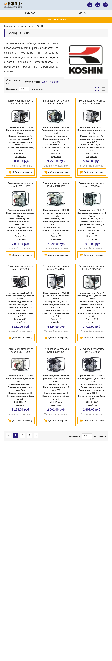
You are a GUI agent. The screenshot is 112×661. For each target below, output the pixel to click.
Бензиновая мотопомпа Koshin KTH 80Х (56, 185)
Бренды (19, 26)
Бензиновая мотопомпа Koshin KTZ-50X (20, 267)
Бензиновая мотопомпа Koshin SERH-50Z (20, 350)
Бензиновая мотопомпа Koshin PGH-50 (56, 102)
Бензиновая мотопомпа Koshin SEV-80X (92, 350)
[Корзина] (105, 4)
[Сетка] (97, 89)
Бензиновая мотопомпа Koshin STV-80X (56, 350)
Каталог (30, 13)
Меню (82, 13)
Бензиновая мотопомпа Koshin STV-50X (92, 185)
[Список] (103, 89)
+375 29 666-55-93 (56, 19)
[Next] (36, 435)
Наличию (55, 82)
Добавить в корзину (22, 172)
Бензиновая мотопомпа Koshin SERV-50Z (92, 267)
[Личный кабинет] (97, 4)
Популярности (31, 82)
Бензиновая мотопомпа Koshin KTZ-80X (92, 102)
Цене (45, 82)
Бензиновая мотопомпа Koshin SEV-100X (56, 267)
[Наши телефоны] (89, 4)
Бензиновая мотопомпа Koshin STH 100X (20, 185)
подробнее (20, 156)
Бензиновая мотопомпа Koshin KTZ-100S (20, 102)
